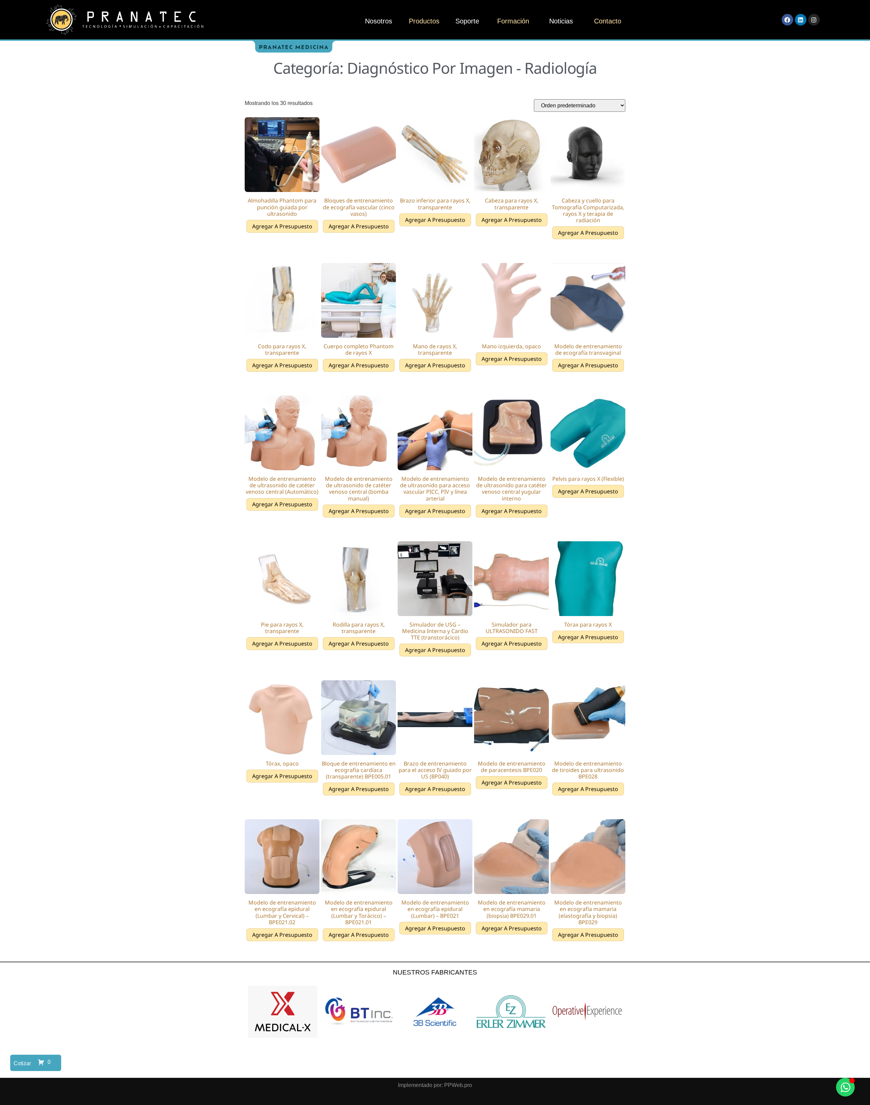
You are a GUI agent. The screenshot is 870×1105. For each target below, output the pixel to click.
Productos (424, 21)
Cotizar (22, 1063)
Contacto (607, 21)
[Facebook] (787, 19)
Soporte (467, 21)
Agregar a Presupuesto (282, 226)
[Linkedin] (800, 19)
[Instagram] (814, 19)
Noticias (561, 21)
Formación (513, 21)
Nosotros (378, 21)
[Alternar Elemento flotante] (845, 1087)
